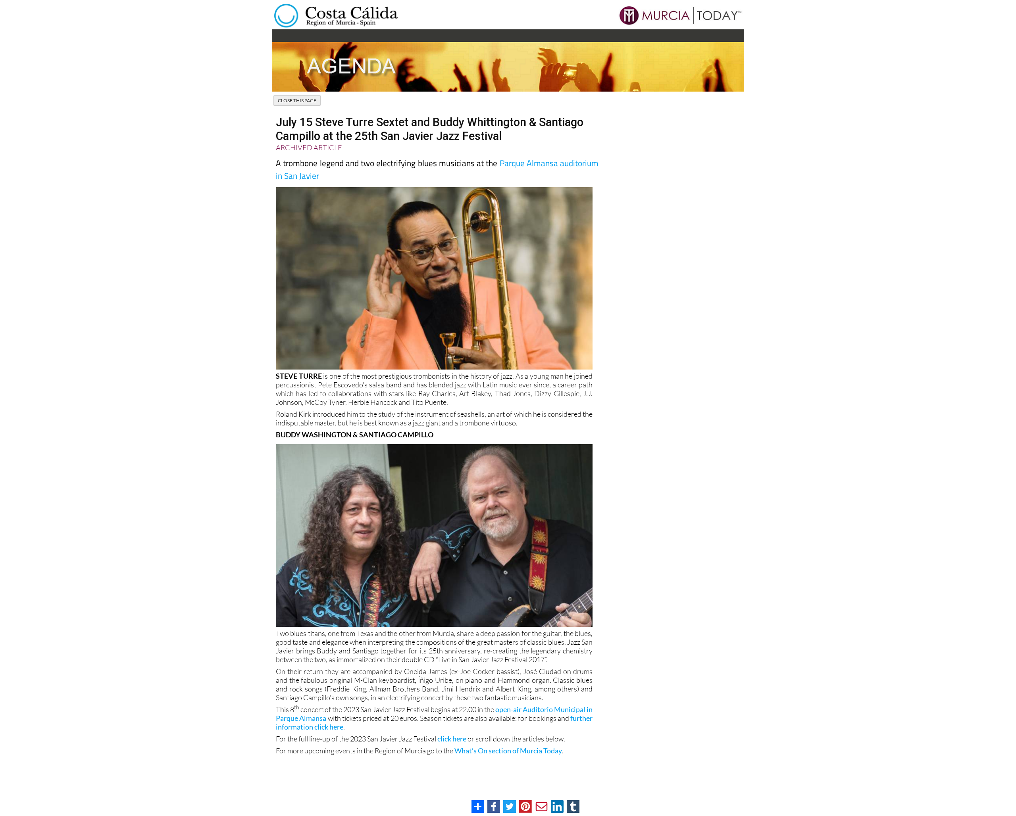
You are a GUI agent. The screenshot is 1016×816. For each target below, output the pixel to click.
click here (451, 738)
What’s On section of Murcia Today (508, 750)
